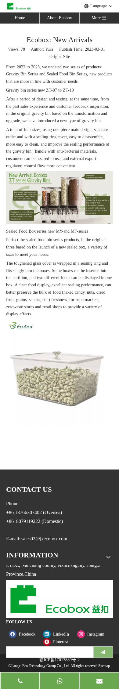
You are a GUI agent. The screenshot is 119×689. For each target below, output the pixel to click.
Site (66, 56)
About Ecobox (59, 18)
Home (20, 18)
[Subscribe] (103, 652)
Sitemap (104, 666)
